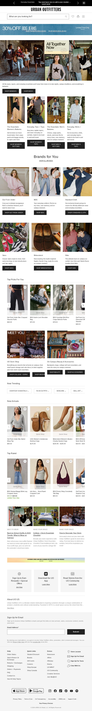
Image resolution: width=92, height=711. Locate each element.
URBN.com (62, 699)
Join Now (19, 587)
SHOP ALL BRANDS (46, 161)
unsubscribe (36, 642)
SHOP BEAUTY (55, 372)
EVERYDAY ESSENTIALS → (19, 391)
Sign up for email (77, 656)
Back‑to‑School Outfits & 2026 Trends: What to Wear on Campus (19, 535)
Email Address (12, 627)
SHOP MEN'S (28, 91)
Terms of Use (28, 699)
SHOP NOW (46, 4)
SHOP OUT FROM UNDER (14, 212)
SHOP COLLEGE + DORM (18, 374)
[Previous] (9, 305)
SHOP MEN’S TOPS (76, 145)
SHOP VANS (9, 268)
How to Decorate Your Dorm (70, 533)
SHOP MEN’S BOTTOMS (56, 145)
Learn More (46, 584)
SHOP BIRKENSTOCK (44, 268)
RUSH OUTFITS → (42, 391)
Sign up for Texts (77, 661)
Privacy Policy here (18, 642)
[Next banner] (78, 3)
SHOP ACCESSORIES (75, 372)
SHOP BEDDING (40, 374)
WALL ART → (78, 391)
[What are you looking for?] (66, 16)
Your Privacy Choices (46, 703)
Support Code (72, 699)
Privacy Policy (17, 699)
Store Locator (76, 652)
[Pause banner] (84, 3)
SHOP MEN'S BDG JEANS (57, 31)
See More (10, 608)
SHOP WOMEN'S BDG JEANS (36, 31)
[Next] (82, 305)
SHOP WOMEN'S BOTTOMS (16, 145)
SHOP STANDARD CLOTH (77, 212)
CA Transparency (40, 699)
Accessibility (52, 699)
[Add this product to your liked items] (25, 287)
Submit (76, 632)
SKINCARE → (61, 391)
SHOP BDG (40, 212)
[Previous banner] (14, 3)
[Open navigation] (83, 16)
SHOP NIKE (72, 268)
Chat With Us (75, 666)
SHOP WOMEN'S (10, 91)
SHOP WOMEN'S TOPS (36, 143)
